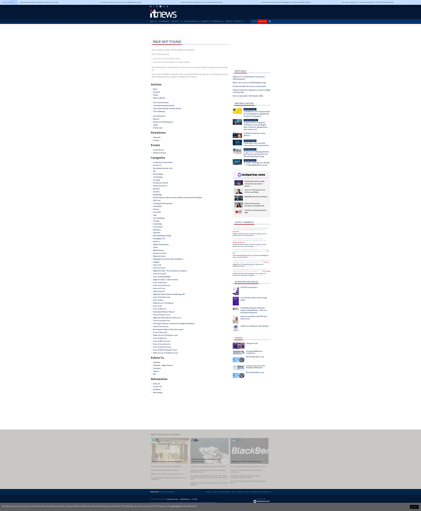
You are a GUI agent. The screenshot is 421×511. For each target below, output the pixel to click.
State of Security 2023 (161, 285)
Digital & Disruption (161, 244)
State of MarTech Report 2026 (165, 350)
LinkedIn (156, 362)
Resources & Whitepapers (163, 122)
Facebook (157, 368)
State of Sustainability (161, 276)
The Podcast (161, 102)
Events (238, 338)
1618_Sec (266, 262)
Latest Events (158, 150)
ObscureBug (266, 271)
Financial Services (160, 186)
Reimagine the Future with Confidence (168, 259)
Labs (155, 215)
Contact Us (157, 386)
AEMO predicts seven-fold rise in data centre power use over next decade (249, 235)
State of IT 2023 (159, 288)
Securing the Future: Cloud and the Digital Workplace (174, 323)
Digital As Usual (159, 256)
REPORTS (204, 21)
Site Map (265, 492)
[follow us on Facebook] (157, 6)
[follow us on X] (154, 6)
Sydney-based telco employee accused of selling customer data (251, 91)
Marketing (157, 194)
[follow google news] (160, 6)
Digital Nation (158, 250)
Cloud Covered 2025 (161, 326)
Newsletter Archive (256, 492)
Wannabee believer (239, 242)
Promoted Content (160, 183)
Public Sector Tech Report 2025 (165, 335)
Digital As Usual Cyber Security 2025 (167, 318)
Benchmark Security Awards (167, 108)
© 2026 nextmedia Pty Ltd (166, 492)
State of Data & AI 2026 (162, 347)
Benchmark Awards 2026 (163, 168)
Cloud (155, 247)
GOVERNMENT (164, 21)
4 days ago (258, 235)
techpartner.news (172, 499)
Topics (155, 125)
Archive (156, 140)
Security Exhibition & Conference (254, 352)
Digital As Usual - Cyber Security (165, 279)
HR (154, 171)
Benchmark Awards (163, 105)
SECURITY (175, 21)
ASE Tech (156, 200)
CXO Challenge (159, 111)
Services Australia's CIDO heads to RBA (248, 96)
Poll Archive (158, 128)
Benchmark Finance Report (164, 312)
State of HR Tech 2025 (161, 341)
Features (156, 92)
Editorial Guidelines (225, 492)
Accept (414, 507)
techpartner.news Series (162, 162)
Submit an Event (159, 153)
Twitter (156, 371)
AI (182, 21)
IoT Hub (194, 499)
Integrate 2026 (252, 344)
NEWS (152, 21)
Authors (233, 492)
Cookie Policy (175, 506)
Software (156, 232)
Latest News (7, 2)
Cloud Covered (158, 291)
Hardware (157, 230)
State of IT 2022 (159, 268)
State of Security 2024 (161, 297)
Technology (157, 177)
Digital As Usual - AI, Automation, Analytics (170, 271)
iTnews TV (157, 165)
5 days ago (253, 257)
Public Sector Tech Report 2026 (165, 353)
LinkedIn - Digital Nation (163, 365)
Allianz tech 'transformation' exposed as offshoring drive (249, 78)
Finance (156, 209)
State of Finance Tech (161, 315)
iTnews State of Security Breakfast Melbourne (255, 367)
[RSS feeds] (167, 6)
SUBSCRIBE (262, 21)
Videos (155, 95)
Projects (156, 241)
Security (156, 192)
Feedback (157, 389)
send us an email (193, 67)
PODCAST (229, 21)
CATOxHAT (157, 206)
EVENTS (237, 21)
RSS (154, 374)
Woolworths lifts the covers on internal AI (249, 86)
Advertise (247, 492)
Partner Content (159, 253)
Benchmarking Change (162, 235)
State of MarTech (160, 338)
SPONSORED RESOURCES (246, 282)
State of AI (157, 306)
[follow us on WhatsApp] (164, 6)
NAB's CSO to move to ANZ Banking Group (249, 83)
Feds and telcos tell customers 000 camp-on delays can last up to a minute (249, 274)
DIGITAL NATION (190, 21)
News (155, 89)
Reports (156, 119)
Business (156, 189)
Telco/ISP (157, 212)
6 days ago (250, 266)
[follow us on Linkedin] (150, 6)
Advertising (157, 392)
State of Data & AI (160, 332)
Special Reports (159, 116)
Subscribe (157, 137)
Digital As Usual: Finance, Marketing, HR (169, 294)
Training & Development (163, 203)
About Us (156, 384)
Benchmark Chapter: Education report (168, 329)
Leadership (157, 224)
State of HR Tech (159, 309)
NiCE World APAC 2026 (255, 357)
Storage (156, 221)
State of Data (158, 300)
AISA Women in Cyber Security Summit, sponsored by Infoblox (177, 197)
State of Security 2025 (161, 320)
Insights (156, 262)
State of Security (159, 274)
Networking (158, 174)
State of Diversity (160, 282)
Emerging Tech (159, 238)
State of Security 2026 (161, 344)
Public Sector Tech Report (163, 303)
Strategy (156, 180)
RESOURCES (216, 21)
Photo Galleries (159, 98)
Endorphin (236, 231)
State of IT (157, 265)
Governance (158, 227)
